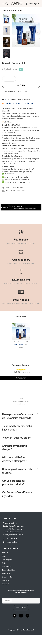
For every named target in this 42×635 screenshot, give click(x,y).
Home (4, 10)
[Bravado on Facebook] (14, 616)
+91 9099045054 (11, 538)
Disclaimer (5, 580)
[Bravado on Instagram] (21, 616)
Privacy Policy (6, 567)
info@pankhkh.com (12, 542)
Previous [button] (14, 31)
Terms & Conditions (8, 570)
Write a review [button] (21, 378)
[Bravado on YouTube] (27, 616)
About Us (5, 553)
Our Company (7, 560)
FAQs (3, 563)
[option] (26, 30)
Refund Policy (6, 573)
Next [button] (38, 31)
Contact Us (5, 584)
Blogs (4, 556)
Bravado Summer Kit (21, 342)
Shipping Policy (7, 577)
